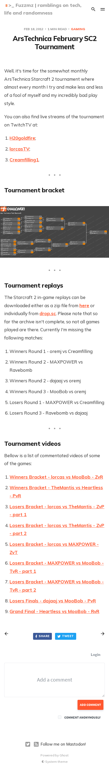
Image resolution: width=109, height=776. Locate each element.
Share (44, 636)
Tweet (68, 636)
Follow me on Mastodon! (63, 744)
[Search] (93, 9)
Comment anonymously (82, 717)
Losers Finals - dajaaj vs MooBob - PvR (53, 600)
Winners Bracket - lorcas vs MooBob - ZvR (56, 477)
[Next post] (101, 634)
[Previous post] (8, 634)
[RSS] (36, 744)
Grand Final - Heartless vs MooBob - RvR (54, 611)
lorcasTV (19, 149)
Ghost (64, 755)
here (84, 305)
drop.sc (47, 313)
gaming (78, 29)
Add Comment (90, 705)
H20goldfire (22, 138)
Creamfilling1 (24, 159)
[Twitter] (28, 744)
